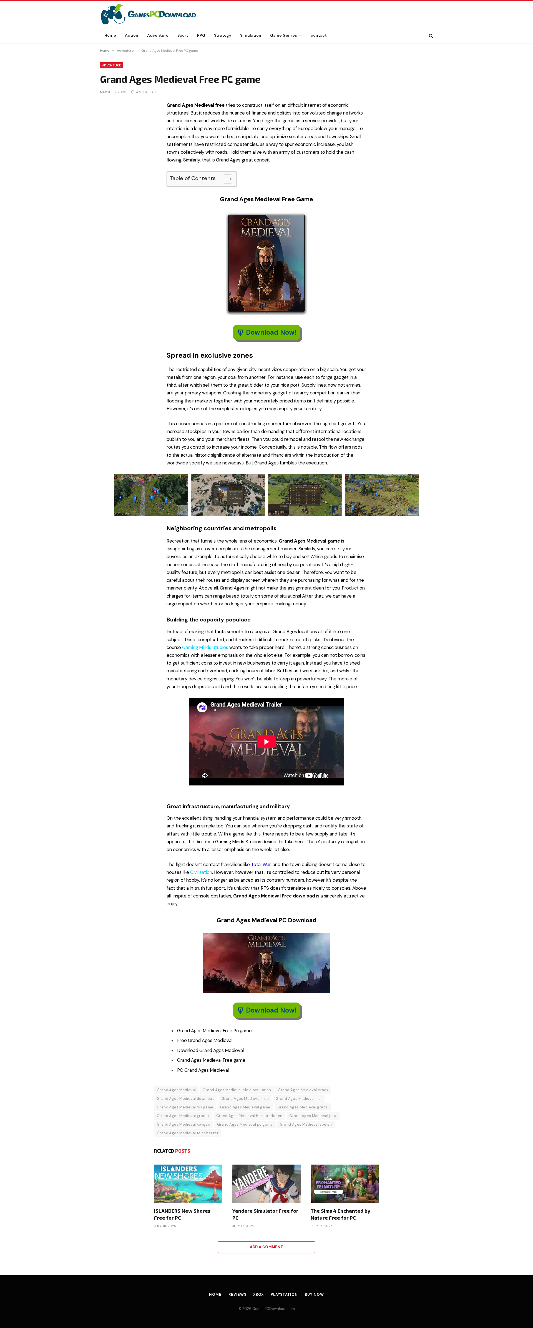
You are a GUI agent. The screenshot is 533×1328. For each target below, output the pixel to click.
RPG (201, 35)
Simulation (250, 35)
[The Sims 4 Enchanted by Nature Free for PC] (345, 1184)
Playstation (284, 1294)
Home (110, 35)
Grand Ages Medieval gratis (302, 1107)
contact (319, 35)
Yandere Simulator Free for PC (265, 1214)
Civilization (201, 872)
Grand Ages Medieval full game (185, 1107)
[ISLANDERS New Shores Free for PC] (188, 1184)
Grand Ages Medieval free (245, 1098)
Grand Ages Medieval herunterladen (249, 1115)
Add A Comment (266, 1247)
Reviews (237, 1294)
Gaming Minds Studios (205, 647)
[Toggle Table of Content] (224, 179)
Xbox (258, 1294)
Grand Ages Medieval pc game (245, 1124)
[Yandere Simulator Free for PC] (266, 1184)
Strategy (222, 35)
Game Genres (283, 35)
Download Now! (271, 332)
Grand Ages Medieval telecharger (187, 1133)
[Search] (430, 35)
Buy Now (314, 1294)
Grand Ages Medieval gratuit (183, 1115)
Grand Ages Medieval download (186, 1098)
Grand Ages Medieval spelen (306, 1124)
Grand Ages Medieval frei (298, 1098)
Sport (182, 35)
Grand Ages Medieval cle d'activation (237, 1090)
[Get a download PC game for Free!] (154, 14)
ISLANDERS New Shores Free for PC (182, 1214)
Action (131, 35)
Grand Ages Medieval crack (303, 1090)
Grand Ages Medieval (176, 1090)
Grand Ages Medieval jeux (312, 1115)
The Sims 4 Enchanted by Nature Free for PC (340, 1214)
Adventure (158, 35)
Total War (261, 864)
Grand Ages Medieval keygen (183, 1124)
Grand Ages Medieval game (245, 1107)
